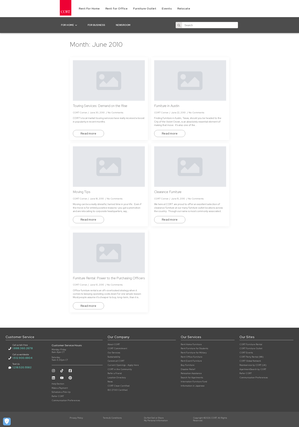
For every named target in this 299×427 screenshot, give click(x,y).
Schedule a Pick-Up (61, 392)
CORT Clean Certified (119, 386)
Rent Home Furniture (191, 344)
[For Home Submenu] (77, 25)
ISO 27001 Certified (118, 390)
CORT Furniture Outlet (251, 348)
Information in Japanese (193, 386)
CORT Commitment (117, 348)
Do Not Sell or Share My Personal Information (156, 419)
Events (167, 8)
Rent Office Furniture (191, 357)
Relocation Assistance (191, 373)
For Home (67, 25)
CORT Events (246, 353)
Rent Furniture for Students (194, 348)
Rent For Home (89, 8)
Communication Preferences (66, 400)
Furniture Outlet (144, 8)
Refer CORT (58, 396)
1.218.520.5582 (21, 367)
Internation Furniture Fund (194, 381)
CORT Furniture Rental (251, 344)
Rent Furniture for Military (194, 353)
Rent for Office (116, 8)
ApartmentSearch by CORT (253, 369)
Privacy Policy (76, 418)
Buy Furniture (188, 365)
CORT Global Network (250, 361)
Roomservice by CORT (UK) (253, 365)
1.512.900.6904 (22, 358)
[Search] (179, 25)
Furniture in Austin (166, 106)
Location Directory (117, 377)
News (110, 381)
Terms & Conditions (112, 418)
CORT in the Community (120, 369)
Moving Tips (81, 192)
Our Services (114, 353)
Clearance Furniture (168, 192)
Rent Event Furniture (191, 361)
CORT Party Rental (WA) (251, 357)
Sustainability (114, 357)
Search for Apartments (192, 377)
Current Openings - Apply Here (123, 365)
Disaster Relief (188, 369)
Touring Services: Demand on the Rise (100, 106)
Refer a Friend (115, 373)
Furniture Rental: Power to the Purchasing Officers (109, 278)
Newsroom (123, 25)
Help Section (58, 384)
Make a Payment (60, 388)
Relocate (183, 8)
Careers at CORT (116, 361)
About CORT (114, 344)
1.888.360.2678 (22, 348)
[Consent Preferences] (7, 421)
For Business (96, 25)
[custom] (53, 370)
